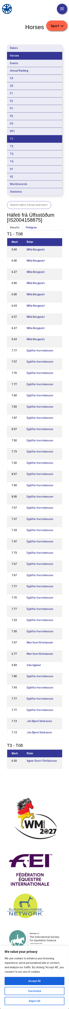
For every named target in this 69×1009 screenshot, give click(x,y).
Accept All (34, 981)
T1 (11, 138)
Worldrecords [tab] (18, 184)
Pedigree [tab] (31, 227)
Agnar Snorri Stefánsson (42, 760)
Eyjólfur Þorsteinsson (40, 350)
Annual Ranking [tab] (19, 70)
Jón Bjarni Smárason (39, 721)
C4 (11, 78)
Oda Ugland (34, 665)
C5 (11, 85)
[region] (34, 977)
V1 (11, 169)
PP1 (12, 131)
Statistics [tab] (16, 191)
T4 (11, 161)
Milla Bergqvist (36, 249)
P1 (11, 108)
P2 (11, 116)
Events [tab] (14, 63)
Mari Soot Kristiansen (40, 642)
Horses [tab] (14, 55)
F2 (11, 101)
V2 (11, 176)
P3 (11, 123)
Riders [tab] (14, 48)
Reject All (34, 1001)
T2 (11, 146)
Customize (34, 991)
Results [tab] (15, 227)
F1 (11, 93)
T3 (11, 153)
